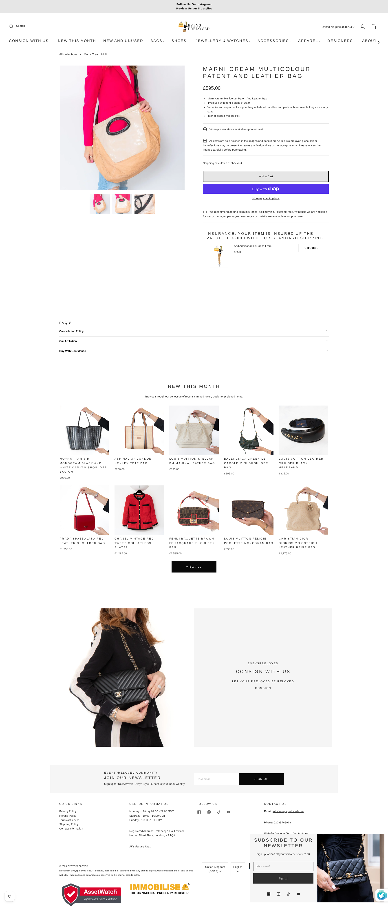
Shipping (208, 163)
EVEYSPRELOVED (78, 866)
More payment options (266, 198)
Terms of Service (69, 820)
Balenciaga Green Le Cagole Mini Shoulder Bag (246, 463)
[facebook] (199, 812)
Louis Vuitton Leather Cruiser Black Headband (301, 463)
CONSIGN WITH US (29, 41)
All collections (68, 54)
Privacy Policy (67, 811)
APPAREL (308, 41)
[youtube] (229, 812)
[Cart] (373, 27)
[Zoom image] (122, 129)
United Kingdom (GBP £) (337, 27)
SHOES (179, 41)
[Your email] (216, 779)
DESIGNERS (340, 41)
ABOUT (369, 41)
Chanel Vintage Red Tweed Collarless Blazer (134, 543)
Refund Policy (67, 815)
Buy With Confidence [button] (72, 351)
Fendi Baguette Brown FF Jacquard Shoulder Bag (192, 543)
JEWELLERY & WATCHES (222, 41)
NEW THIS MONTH (77, 41)
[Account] (362, 26)
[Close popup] (379, 839)
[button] (72, 129)
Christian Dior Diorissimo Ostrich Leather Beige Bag (298, 543)
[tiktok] (219, 812)
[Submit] (14, 26)
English (237, 867)
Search (20, 25)
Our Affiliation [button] (68, 341)
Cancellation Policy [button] (71, 331)
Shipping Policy (68, 824)
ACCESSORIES (273, 41)
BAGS (156, 41)
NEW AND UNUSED (123, 41)
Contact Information (71, 828)
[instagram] (209, 812)
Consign (263, 688)
